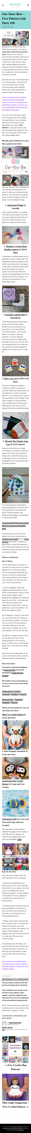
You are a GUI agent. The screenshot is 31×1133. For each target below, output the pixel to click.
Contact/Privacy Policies (16, 1128)
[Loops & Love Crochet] (15, 5)
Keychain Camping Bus (15, 314)
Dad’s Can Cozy (11, 378)
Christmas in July (9, 819)
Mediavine (21, 1130)
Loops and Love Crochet (15, 1022)
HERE (19, 839)
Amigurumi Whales (15, 205)
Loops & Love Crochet (10, 539)
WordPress (6, 1128)
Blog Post (4, 1027)
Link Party (9, 1027)
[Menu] (3, 5)
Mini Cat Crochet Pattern (13, 714)
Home (3, 1029)
